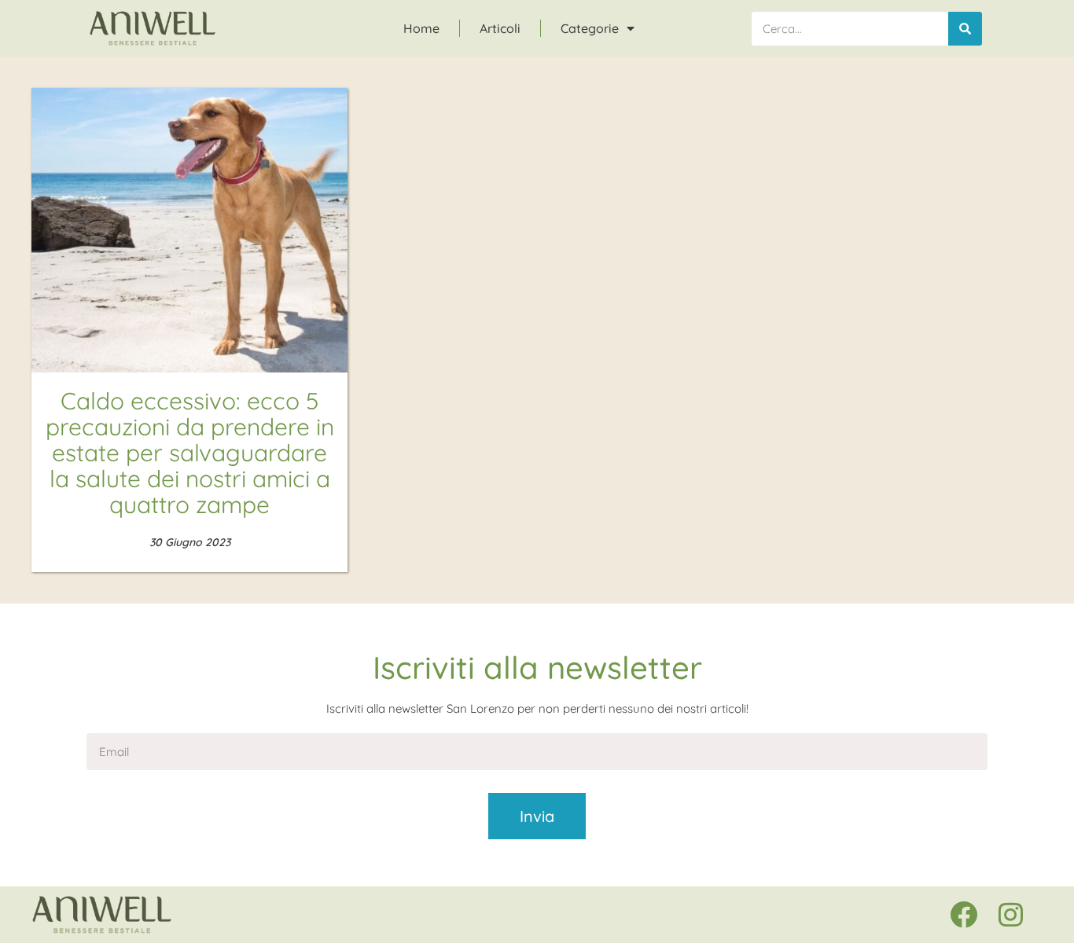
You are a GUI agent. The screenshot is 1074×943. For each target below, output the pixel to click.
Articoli (500, 28)
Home (421, 28)
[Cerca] (965, 29)
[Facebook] (963, 914)
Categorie (590, 28)
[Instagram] (1010, 914)
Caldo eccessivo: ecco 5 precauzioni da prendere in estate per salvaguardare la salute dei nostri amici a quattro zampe (190, 452)
